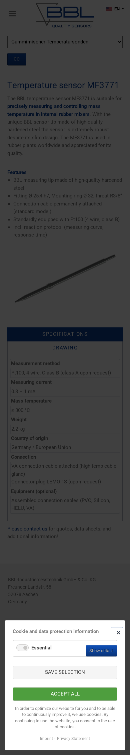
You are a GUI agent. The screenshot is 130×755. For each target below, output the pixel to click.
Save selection (65, 672)
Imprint (46, 738)
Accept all (65, 694)
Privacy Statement (73, 738)
